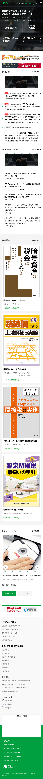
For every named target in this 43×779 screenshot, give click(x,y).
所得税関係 (5, 650)
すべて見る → (36, 72)
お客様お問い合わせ (8, 640)
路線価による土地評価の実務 (14, 369)
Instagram (8, 708)
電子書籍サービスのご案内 (10, 633)
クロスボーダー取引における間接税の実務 (20, 440)
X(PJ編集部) (8, 704)
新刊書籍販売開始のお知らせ (19, 127)
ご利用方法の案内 (9, 622)
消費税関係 (5, 664)
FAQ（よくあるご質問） (9, 636)
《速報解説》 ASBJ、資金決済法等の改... (15, 688)
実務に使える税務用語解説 (12, 646)
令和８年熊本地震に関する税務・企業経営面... (16, 681)
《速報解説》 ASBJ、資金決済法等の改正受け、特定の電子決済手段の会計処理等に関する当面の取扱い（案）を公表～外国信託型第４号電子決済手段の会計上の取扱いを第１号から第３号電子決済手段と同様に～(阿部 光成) (22, 118)
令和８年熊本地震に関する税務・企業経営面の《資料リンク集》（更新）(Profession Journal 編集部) (23, 96)
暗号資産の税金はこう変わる (14, 300)
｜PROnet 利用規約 (8, 745)
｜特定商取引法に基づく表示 (11, 752)
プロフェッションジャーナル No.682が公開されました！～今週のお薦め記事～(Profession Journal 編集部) (23, 106)
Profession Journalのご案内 (11, 629)
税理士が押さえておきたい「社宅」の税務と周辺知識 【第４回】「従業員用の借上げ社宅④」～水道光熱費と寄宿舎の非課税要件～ (22, 220)
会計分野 (4, 668)
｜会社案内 (6, 741)
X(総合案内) (8, 701)
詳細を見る (9, 593)
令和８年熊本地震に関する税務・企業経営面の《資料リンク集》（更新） (22, 174)
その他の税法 (6, 671)
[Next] (37, 567)
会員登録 (21, 3)
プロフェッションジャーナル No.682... (14, 684)
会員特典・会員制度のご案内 (11, 626)
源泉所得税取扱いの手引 (13, 509)
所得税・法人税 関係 (8, 657)
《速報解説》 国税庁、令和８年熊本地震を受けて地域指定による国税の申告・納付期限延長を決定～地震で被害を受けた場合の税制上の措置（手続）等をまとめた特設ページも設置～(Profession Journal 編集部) (22, 137)
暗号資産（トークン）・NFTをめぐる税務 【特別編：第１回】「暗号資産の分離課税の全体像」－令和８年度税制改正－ (23, 207)
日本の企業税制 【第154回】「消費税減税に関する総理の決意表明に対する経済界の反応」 (23, 195)
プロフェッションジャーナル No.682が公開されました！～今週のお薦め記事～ (23, 185)
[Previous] (5, 567)
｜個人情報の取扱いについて (11, 749)
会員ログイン (29, 3)
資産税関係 (5, 660)
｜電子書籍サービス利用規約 (11, 756)
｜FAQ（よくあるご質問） (10, 760)
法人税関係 (5, 653)
